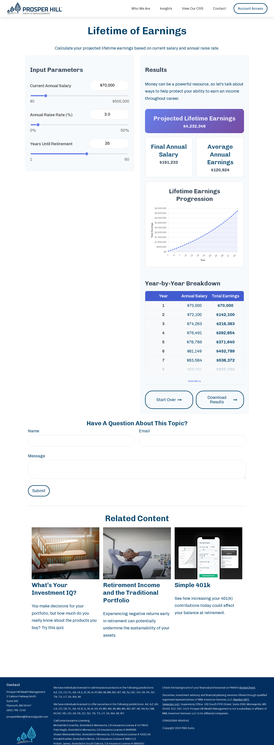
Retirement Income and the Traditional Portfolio (131, 592)
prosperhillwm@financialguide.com (27, 716)
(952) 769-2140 (16, 710)
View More (194, 381)
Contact (13, 685)
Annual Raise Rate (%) (51, 115)
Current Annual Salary (50, 86)
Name (33, 431)
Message (36, 456)
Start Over (166, 400)
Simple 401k (192, 585)
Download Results (216, 399)
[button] (140, 8)
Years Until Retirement (51, 144)
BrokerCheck (247, 687)
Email (144, 431)
